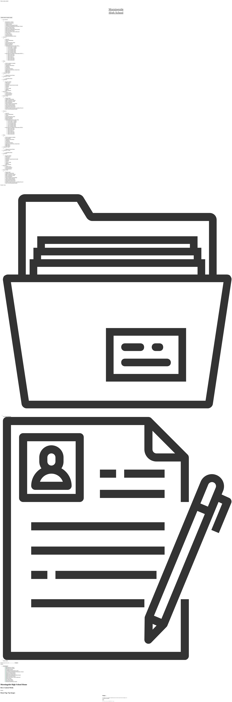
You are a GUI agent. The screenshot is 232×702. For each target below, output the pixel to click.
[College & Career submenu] (3, 74)
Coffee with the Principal (10, 104)
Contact (6, 41)
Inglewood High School (9, 30)
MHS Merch (7, 70)
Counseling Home (8, 78)
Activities (7, 86)
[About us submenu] (3, 38)
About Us (7, 39)
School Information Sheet (10, 42)
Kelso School (7, 32)
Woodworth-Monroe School (10, 36)
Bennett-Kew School (9, 21)
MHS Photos (7, 71)
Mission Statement (8, 44)
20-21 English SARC (12, 51)
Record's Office (8, 81)
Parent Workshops (8, 102)
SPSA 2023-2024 (11, 55)
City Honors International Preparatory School (14, 26)
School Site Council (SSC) (10, 106)
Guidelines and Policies (9, 65)
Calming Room (8, 92)
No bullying (7, 67)
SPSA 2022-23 (10, 56)
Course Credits (8, 88)
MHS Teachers (8, 90)
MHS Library (8, 82)
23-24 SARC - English (12, 46)
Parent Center (8, 98)
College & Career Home (10, 75)
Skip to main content (4, 1)
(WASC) (7, 87)
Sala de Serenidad (8, 93)
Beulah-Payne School (9, 22)
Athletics (7, 89)
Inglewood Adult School (10, 28)
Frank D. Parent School (9, 27)
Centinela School (8, 24)
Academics (7, 83)
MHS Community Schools (10, 100)
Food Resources (8, 94)
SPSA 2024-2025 (11, 54)
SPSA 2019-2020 (11, 58)
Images (1, 690)
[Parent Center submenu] (3, 97)
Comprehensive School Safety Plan (12, 45)
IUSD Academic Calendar (10, 63)
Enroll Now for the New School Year (12, 69)
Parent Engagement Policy (10, 105)
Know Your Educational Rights (11, 109)
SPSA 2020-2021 (11, 57)
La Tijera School (8, 33)
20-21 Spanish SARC (12, 52)
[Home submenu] (3, 62)
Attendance (7, 66)
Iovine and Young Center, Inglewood (12, 31)
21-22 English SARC (12, 49)
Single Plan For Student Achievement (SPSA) (14, 53)
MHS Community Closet (10, 101)
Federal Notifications (9, 40)
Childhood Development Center (11, 25)
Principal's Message (9, 43)
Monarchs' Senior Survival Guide (11, 85)
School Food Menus (9, 68)
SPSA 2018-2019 (11, 59)
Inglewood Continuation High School (12, 29)
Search (1, 662)
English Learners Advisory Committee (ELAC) (14, 107)
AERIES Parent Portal (9, 99)
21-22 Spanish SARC (12, 50)
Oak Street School (8, 34)
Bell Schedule (8, 64)
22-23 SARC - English (12, 47)
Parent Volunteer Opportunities (11, 103)
